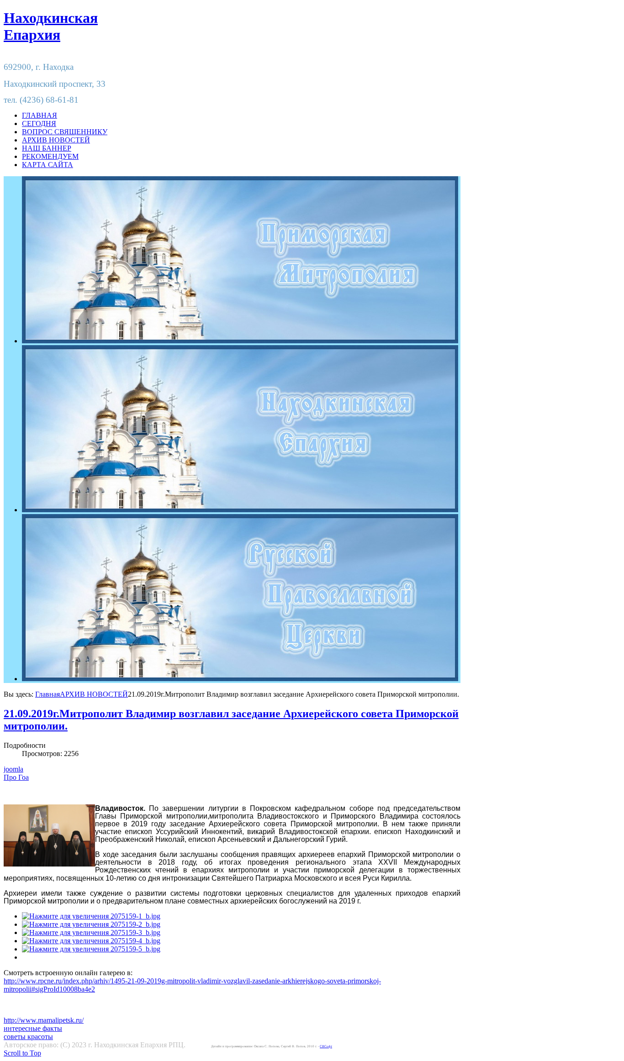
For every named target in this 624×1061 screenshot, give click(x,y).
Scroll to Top (22, 1053)
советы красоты (28, 1036)
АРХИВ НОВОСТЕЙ (94, 694)
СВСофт (326, 1046)
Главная (47, 694)
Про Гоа (16, 777)
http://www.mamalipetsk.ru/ (44, 1020)
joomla (13, 769)
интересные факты (33, 1028)
